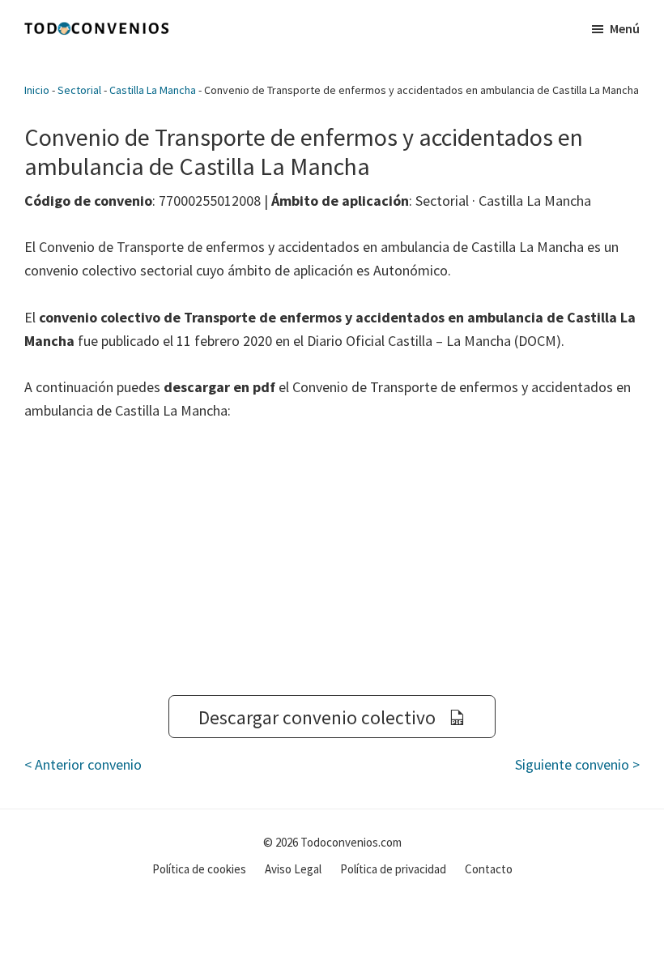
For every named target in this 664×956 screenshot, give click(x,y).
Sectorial (79, 90)
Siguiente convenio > (577, 764)
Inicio (36, 90)
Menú (625, 28)
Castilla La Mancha (152, 90)
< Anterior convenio (83, 764)
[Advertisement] (332, 559)
